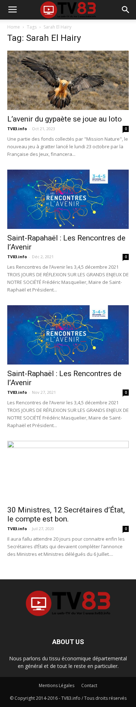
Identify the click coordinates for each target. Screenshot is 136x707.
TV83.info (17, 128)
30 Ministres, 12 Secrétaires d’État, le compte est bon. (66, 514)
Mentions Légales (56, 685)
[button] (126, 10)
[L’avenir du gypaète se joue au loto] (68, 80)
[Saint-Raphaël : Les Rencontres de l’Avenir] (68, 335)
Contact (89, 685)
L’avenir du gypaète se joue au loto (64, 119)
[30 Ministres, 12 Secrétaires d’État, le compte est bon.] (68, 471)
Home (13, 27)
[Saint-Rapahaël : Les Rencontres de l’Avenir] (68, 199)
